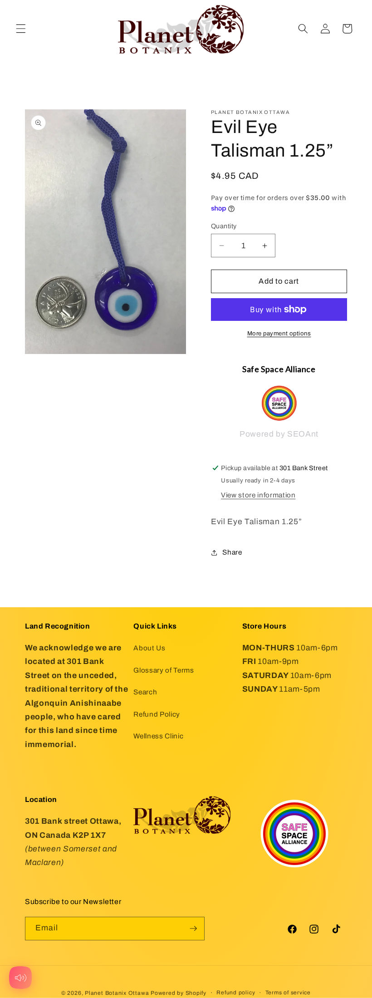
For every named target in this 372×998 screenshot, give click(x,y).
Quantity (224, 226)
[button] (21, 28)
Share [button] (232, 552)
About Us (149, 648)
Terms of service (288, 992)
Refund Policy (156, 714)
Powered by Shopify (178, 993)
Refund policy (235, 992)
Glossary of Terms (163, 670)
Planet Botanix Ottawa (117, 993)
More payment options (279, 333)
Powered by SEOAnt (279, 434)
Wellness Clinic (158, 736)
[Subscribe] (193, 928)
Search (145, 692)
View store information (258, 495)
